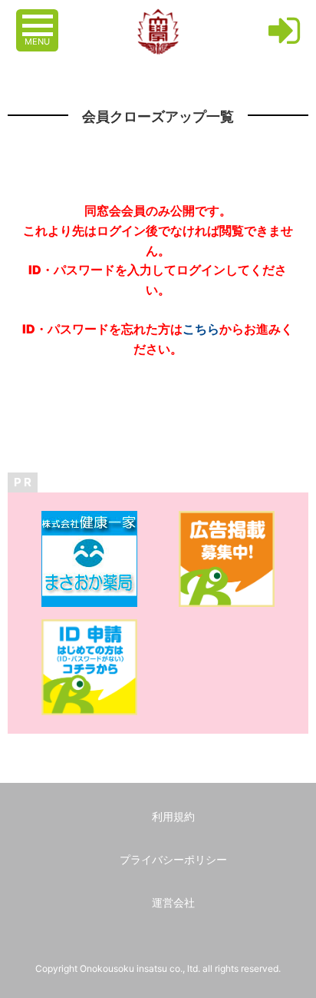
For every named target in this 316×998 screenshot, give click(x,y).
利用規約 (173, 816)
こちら (201, 329)
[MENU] (39, 17)
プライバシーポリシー (173, 859)
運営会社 (173, 902)
